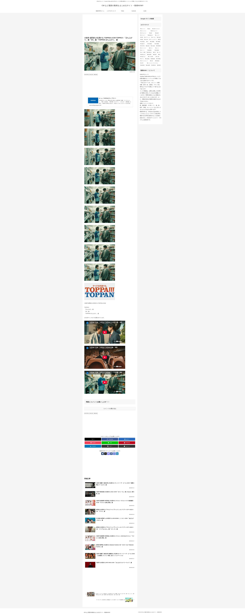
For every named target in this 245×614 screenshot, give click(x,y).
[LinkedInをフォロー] (117, 453)
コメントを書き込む (109, 408)
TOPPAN (87, 74)
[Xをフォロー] (105, 453)
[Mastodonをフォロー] (108, 453)
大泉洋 (92, 74)
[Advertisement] (109, 26)
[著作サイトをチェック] (102, 453)
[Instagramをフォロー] (114, 453)
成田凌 (96, 74)
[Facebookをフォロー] (111, 453)
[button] (110, 446)
